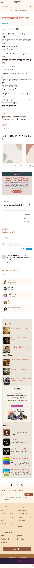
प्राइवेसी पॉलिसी (10, 557)
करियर (20, 524)
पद (7, 517)
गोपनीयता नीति (18, 498)
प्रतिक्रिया (29, 249)
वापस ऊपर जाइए (18, 485)
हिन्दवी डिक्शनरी (21, 539)
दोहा (7, 520)
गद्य (20, 10)
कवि (12, 10)
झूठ (9, 129)
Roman (4, 566)
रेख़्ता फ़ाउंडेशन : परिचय (24, 517)
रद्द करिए (23, 249)
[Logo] (17, 3)
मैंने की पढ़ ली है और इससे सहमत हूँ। (16, 498)
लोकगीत (7, 524)
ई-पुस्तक (24, 10)
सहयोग (20, 527)
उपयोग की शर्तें (18, 557)
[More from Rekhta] (32, 2)
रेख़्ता (2, 536)
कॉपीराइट (25, 557)
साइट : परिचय (22, 510)
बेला (9, 10)
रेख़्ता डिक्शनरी (5, 539)
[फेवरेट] (32, 566)
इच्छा (4, 129)
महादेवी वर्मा (5, 23)
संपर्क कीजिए (21, 520)
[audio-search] (30, 6)
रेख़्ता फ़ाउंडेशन (9, 498)
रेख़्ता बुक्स (4, 543)
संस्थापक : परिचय (22, 514)
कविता (16, 10)
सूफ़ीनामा (19, 536)
